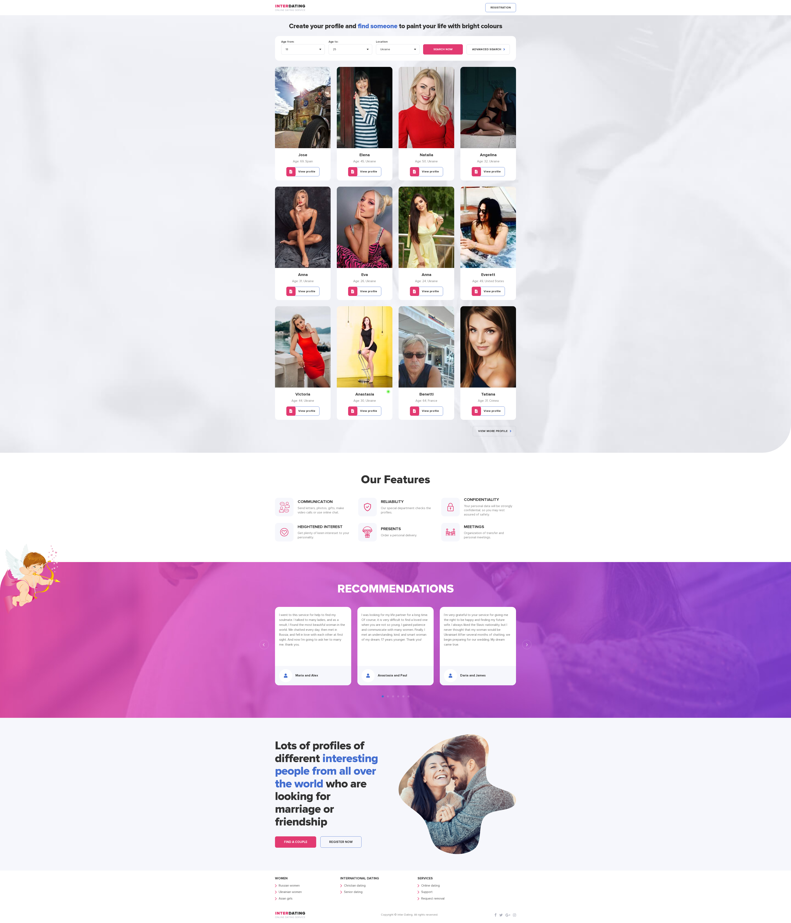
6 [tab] (408, 696)
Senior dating (353, 892)
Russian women (289, 885)
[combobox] (303, 49)
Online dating (430, 885)
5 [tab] (403, 696)
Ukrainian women (290, 892)
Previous (264, 644)
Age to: (333, 41)
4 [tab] (398, 696)
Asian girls (286, 898)
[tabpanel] (313, 646)
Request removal (433, 898)
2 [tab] (388, 696)
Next (526, 644)
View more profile (493, 431)
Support (427, 892)
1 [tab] (383, 696)
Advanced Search (486, 49)
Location (382, 41)
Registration (500, 7)
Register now (341, 842)
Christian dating (355, 885)
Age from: (287, 41)
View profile (306, 171)
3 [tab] (393, 696)
